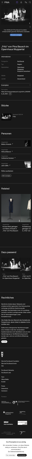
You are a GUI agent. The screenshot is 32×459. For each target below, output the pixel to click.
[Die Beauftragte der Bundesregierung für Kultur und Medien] (22, 403)
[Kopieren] (10, 94)
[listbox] (16, 15)
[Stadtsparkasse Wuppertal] (8, 413)
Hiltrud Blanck (6, 151)
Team (2, 377)
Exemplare (5, 85)
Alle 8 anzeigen (6, 175)
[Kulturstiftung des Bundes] (22, 423)
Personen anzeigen (16, 35)
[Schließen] (30, 57)
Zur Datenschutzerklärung (16, 451)
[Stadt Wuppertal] (8, 423)
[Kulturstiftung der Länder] (8, 433)
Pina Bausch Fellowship (7, 370)
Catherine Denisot (7, 157)
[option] (16, 15)
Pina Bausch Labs (6, 372)
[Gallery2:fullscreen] (29, 26)
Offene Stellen (5, 379)
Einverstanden (22, 455)
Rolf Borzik (20, 61)
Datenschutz (4, 388)
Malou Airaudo (6, 143)
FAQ (2, 366)
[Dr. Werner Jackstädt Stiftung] (22, 433)
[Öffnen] (30, 85)
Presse (3, 386)
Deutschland (21, 79)
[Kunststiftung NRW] (22, 413)
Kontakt (4, 341)
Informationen (6, 57)
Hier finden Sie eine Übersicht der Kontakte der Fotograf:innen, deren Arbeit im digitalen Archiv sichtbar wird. (15, 322)
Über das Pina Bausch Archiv (9, 363)
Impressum (4, 391)
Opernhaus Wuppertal (23, 69)
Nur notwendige (10, 455)
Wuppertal (20, 76)
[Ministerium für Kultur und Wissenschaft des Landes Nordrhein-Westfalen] (8, 403)
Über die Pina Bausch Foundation (10, 361)
